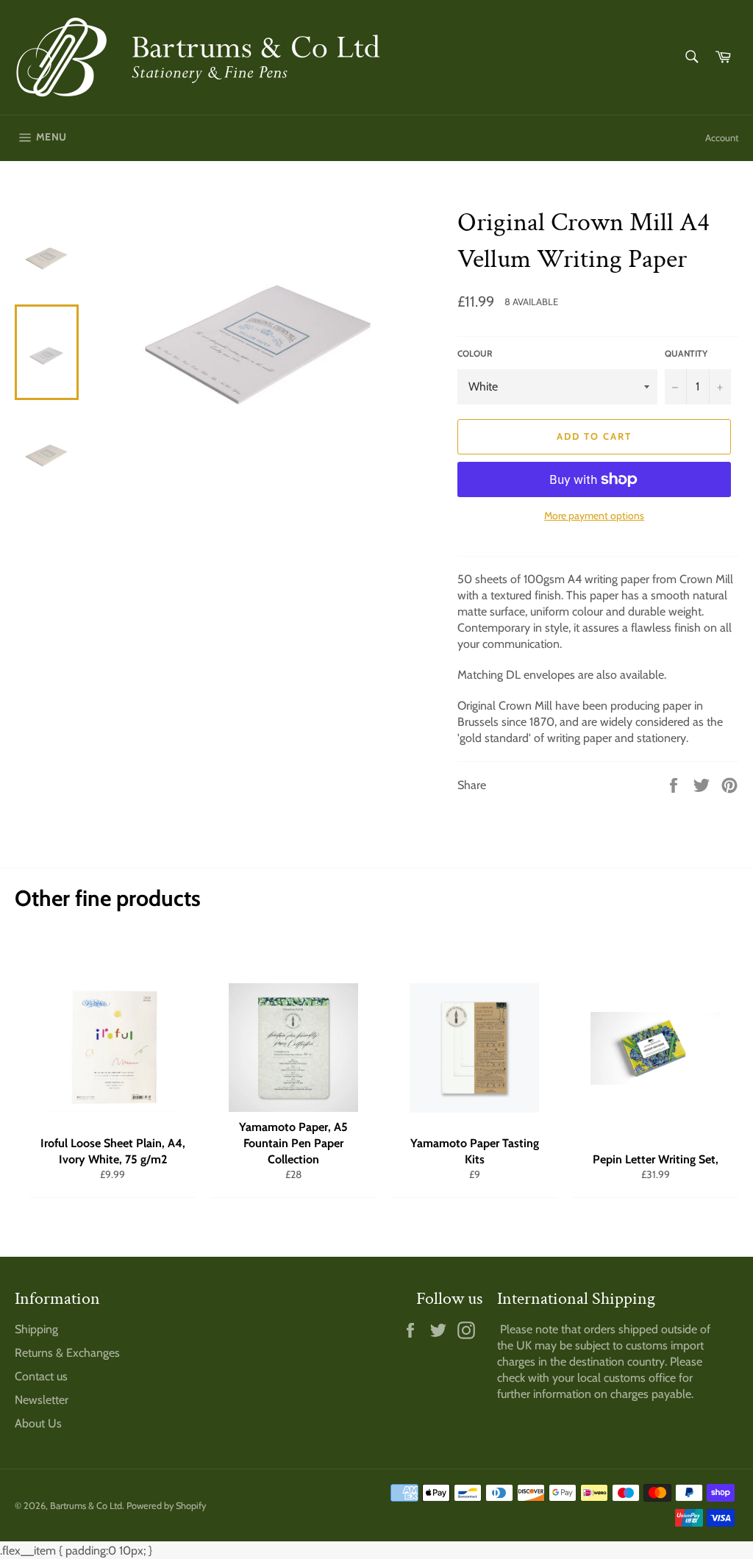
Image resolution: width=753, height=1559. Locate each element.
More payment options (594, 515)
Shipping (36, 1329)
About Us (38, 1423)
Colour (475, 353)
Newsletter (41, 1400)
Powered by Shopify (166, 1505)
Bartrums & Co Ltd (86, 1505)
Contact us (41, 1376)
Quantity (686, 353)
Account (721, 137)
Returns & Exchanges (67, 1353)
